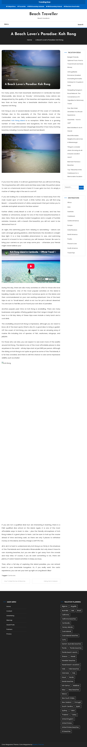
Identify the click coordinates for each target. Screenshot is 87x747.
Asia (7, 76)
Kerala (71, 677)
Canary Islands (67, 627)
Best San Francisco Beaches (73, 163)
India (63, 669)
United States (67, 723)
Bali (73, 610)
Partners (9, 629)
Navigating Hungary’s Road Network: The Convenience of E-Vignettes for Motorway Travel (75, 97)
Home (8, 606)
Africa (69, 202)
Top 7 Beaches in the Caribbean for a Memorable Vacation (74, 173)
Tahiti (73, 710)
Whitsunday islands (36, 6)
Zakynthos (12, 6)
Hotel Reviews (72, 230)
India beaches (74, 669)
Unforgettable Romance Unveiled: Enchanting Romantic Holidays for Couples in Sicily (75, 78)
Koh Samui (66, 685)
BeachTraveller (13, 80)
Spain (78, 706)
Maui (63, 690)
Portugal (78, 702)
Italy (73, 673)
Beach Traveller (43, 14)
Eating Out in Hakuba (51, 581)
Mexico (64, 694)
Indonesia (65, 673)
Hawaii (73, 656)
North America (72, 234)
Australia (70, 212)
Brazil (79, 610)
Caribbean (71, 216)
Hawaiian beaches (68, 660)
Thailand (65, 715)
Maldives (76, 685)
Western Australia (72, 6)
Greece (64, 656)
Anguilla (73, 606)
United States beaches (70, 727)
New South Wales (68, 698)
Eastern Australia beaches (71, 644)
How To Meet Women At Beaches (14, 581)
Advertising (10, 616)
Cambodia (11, 576)
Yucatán (22, 6)
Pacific (69, 239)
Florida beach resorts (69, 652)
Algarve (64, 606)
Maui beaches (74, 690)
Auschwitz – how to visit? (74, 121)
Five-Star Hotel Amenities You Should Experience (74, 111)
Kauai (64, 677)
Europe (69, 225)
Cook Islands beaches (70, 635)
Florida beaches (76, 648)
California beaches (69, 619)
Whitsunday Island (55, 6)
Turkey (74, 715)
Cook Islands (66, 631)
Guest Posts (10, 625)
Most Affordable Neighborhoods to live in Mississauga (75, 139)
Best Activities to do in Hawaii (74, 129)
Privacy (8, 634)
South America (72, 248)
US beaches (66, 731)
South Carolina (67, 706)
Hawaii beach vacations (70, 665)
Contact (9, 611)
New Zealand (66, 702)
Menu (6, 24)
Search (80, 25)
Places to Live (72, 244)
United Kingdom (68, 719)
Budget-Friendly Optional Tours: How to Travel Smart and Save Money (75, 62)
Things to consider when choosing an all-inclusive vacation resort (75, 152)
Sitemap (9, 620)
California (65, 615)
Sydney (64, 710)
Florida (64, 648)
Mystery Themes (38, 744)
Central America (73, 221)
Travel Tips (71, 253)
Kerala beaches (67, 681)
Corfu (64, 640)
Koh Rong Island (18, 120)
